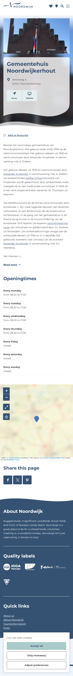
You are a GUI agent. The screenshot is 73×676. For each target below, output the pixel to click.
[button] (37, 419)
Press (6, 627)
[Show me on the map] (6, 416)
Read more (10, 264)
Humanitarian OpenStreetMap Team (52, 458)
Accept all (36, 645)
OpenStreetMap (14, 458)
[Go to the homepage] (18, 6)
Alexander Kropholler (15, 174)
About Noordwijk (13, 619)
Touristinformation (14, 623)
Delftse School (34, 178)
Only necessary (36, 655)
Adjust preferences (36, 665)
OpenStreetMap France (11, 460)
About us (8, 615)
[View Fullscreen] (6, 407)
